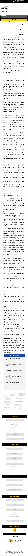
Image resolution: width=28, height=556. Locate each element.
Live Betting (14, 424)
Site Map (15, 520)
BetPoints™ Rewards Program (14, 489)
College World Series (16, 70)
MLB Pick (5, 306)
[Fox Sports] (8, 405)
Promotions (5, 11)
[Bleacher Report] (9, 399)
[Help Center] (3, 14)
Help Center (14, 448)
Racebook (4, 9)
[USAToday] (20, 408)
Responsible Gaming (15, 516)
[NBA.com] (13, 396)
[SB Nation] (19, 402)
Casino (3, 7)
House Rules (14, 453)
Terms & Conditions (14, 514)
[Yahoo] (21, 396)
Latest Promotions (14, 480)
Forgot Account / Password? (14, 470)
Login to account (14, 468)
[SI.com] (18, 399)
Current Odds (14, 422)
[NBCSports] (9, 408)
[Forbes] (17, 405)
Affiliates (15, 504)
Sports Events (14, 428)
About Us (15, 500)
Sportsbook (5, 6)
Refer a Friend (14, 484)
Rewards (3, 10)
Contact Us (14, 458)
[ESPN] (7, 402)
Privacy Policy (14, 512)
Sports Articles (14, 426)
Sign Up (14, 466)
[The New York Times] (5, 396)
